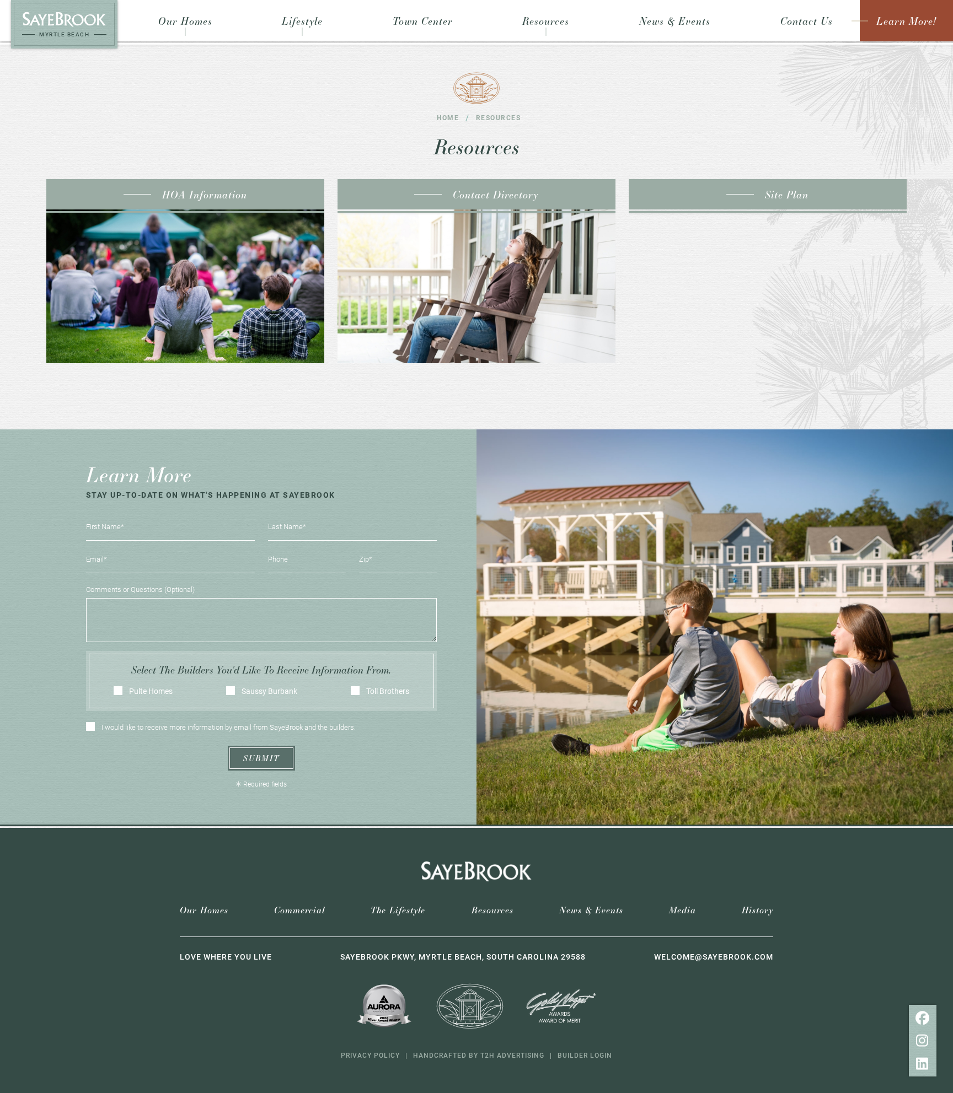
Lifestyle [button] (302, 21)
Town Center (423, 21)
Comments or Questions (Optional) (140, 589)
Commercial (299, 910)
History (757, 910)
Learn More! (906, 21)
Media (682, 910)
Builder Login (585, 1055)
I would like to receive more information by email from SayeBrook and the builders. (228, 727)
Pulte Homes (151, 691)
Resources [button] (545, 21)
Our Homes (204, 910)
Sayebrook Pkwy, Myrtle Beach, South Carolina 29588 (463, 956)
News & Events (674, 21)
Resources (492, 910)
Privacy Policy (370, 1055)
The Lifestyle (398, 910)
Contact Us (806, 21)
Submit (261, 758)
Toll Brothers (387, 691)
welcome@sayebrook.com (713, 956)
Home (448, 117)
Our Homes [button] (185, 21)
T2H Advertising (512, 1055)
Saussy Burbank (269, 691)
